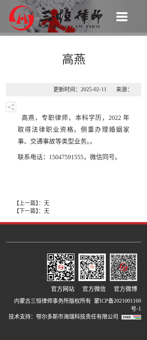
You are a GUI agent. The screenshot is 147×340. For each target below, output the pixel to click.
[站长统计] (131, 317)
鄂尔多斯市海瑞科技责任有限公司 (79, 317)
